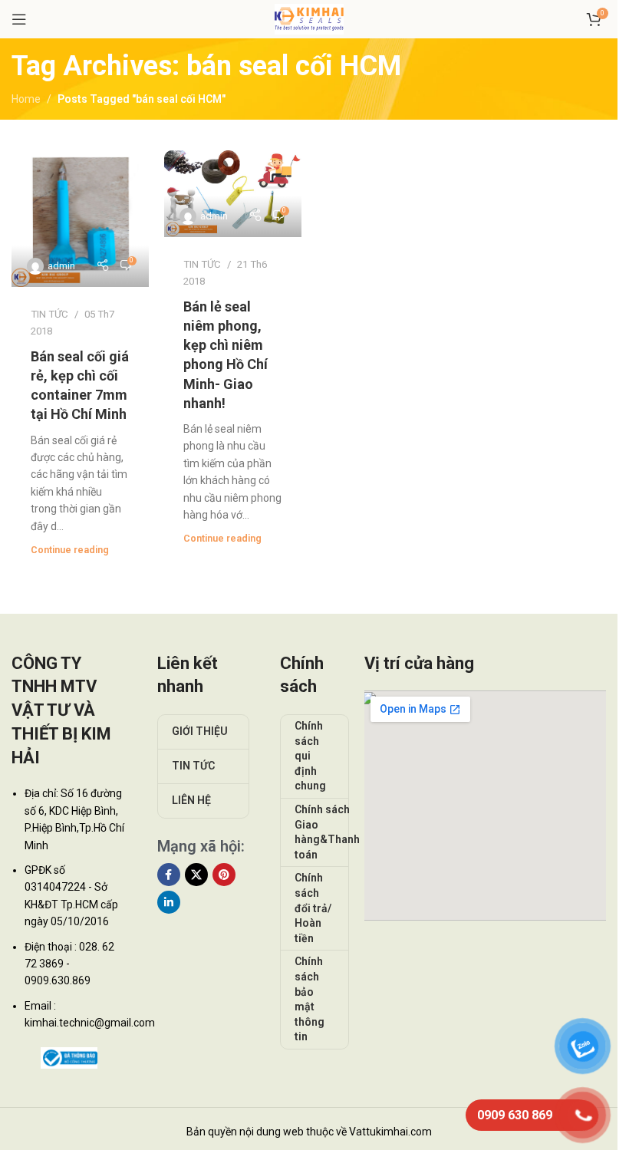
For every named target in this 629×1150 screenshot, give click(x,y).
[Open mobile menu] (19, 19)
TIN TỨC (49, 314)
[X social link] (196, 874)
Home (26, 99)
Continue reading (70, 549)
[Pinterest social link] (223, 874)
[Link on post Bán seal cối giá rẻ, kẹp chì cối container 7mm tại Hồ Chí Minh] (80, 219)
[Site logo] (309, 18)
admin (61, 266)
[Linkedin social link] (168, 902)
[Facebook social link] (168, 874)
